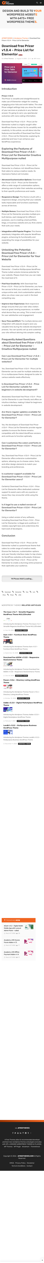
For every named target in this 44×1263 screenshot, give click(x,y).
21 (19, 957)
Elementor (18, 592)
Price (4, 595)
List (34, 592)
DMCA (12, 1163)
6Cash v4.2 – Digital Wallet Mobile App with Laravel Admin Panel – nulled (13, 928)
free (27, 592)
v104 (19, 595)
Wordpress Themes (21, 630)
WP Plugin (17, 1147)
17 (19, 945)
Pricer (12, 595)
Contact (29, 1166)
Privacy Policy (20, 1163)
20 (19, 933)
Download (8, 592)
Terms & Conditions (18, 1166)
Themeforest (35, 1147)
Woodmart (25, 1147)
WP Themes (8, 1147)
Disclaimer (30, 1163)
